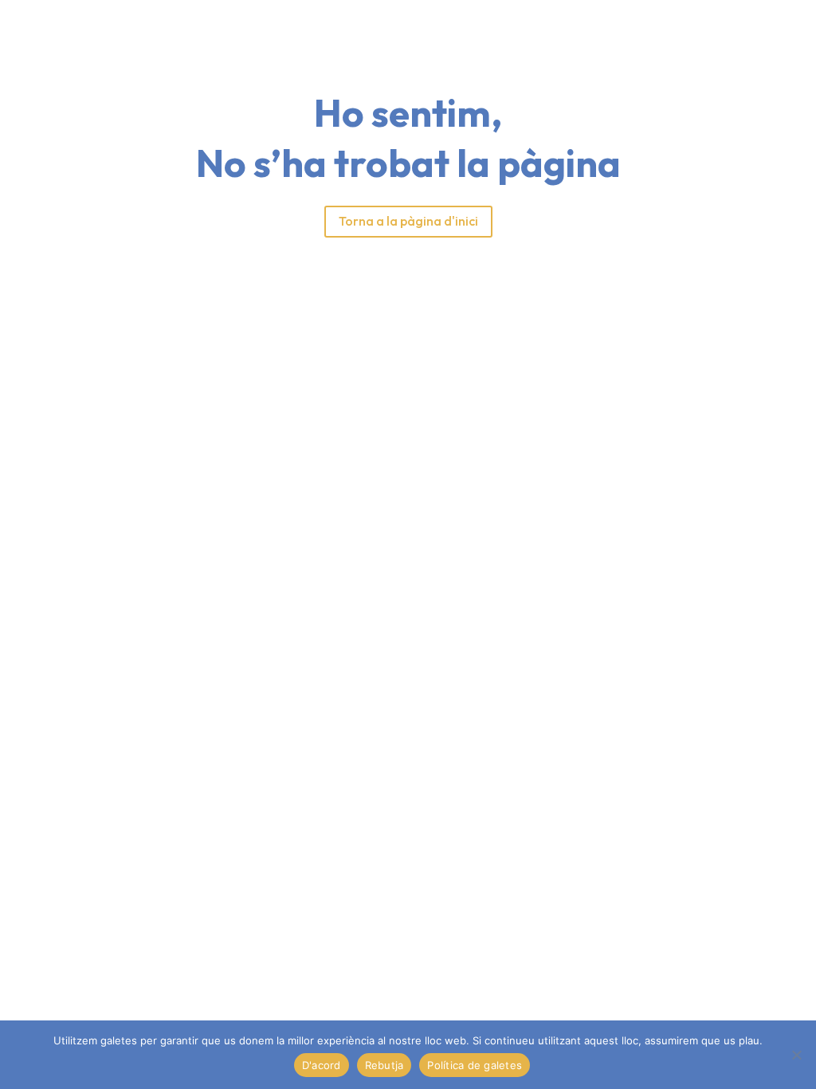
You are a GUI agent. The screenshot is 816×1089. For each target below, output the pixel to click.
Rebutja (384, 1065)
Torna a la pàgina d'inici (408, 221)
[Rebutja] (796, 1055)
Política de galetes (474, 1065)
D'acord (321, 1065)
